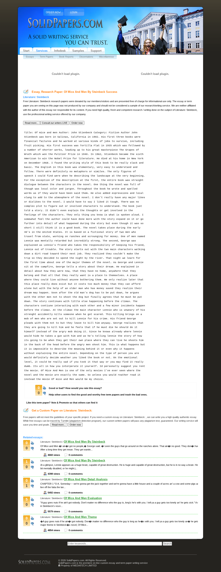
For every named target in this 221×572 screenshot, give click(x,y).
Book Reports (66, 56)
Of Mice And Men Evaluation (83, 498)
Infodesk (60, 50)
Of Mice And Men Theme (80, 517)
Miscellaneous (106, 56)
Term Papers (46, 56)
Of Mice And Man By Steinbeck (84, 460)
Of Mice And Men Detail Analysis (85, 479)
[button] (31, 123)
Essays (30, 56)
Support (96, 50)
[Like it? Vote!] (44, 387)
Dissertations (86, 56)
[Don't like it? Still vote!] (44, 392)
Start (26, 50)
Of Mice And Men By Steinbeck (84, 441)
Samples (78, 50)
